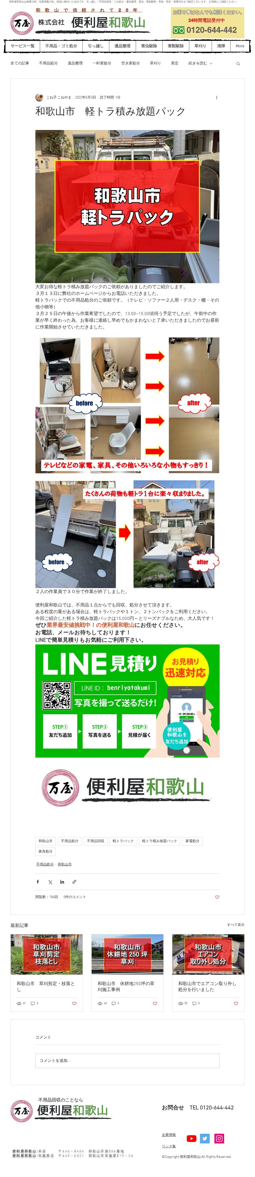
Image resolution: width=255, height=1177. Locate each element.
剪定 (175, 63)
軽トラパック (123, 841)
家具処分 (46, 852)
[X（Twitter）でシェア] (50, 881)
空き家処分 (130, 63)
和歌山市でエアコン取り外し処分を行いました (207, 987)
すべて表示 (236, 925)
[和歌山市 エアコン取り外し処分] (208, 954)
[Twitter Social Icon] (205, 1138)
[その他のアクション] (217, 97)
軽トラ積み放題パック (159, 841)
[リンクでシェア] (74, 881)
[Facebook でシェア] (37, 881)
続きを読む (198, 63)
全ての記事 (19, 63)
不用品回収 (95, 841)
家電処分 (192, 841)
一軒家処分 (102, 63)
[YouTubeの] (191, 1138)
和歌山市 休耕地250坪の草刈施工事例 (126, 987)
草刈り (155, 63)
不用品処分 (48, 63)
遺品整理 (75, 63)
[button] (238, 63)
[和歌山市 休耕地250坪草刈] (128, 954)
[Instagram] (219, 1138)
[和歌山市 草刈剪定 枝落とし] (47, 954)
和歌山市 (46, 841)
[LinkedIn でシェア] (62, 881)
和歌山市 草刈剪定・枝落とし (46, 987)
